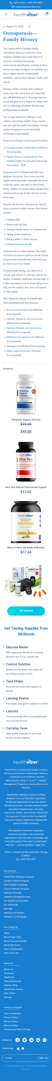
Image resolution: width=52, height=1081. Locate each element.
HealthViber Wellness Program (19, 877)
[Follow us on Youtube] (38, 1040)
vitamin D (21, 275)
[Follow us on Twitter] (24, 1040)
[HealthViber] (26, 14)
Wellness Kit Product (14, 913)
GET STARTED (26, 611)
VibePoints (9, 977)
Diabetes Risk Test (12, 893)
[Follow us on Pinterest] (44, 1040)
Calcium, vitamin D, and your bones (25, 319)
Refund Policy (10, 1021)
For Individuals (11, 905)
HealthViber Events (13, 989)
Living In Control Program (16, 881)
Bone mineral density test (20, 310)
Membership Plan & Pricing (17, 1029)
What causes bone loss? (19, 351)
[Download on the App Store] (18, 1048)
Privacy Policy (11, 1017)
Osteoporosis (14, 346)
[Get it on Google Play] (22, 1048)
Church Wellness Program (16, 889)
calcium (7, 275)
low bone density (23, 244)
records (25, 129)
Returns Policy (11, 1025)
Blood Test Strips (12, 945)
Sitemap (8, 997)
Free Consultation (12, 1013)
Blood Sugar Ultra (12, 937)
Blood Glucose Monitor (15, 941)
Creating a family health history (22, 148)
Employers (9, 973)
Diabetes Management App (17, 897)
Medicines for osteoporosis (21, 337)
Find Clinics (9, 993)
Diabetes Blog (10, 985)
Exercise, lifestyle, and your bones (24, 328)
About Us (8, 969)
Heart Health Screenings (16, 885)
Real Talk (8, 909)
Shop (6, 933)
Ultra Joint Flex (11, 953)
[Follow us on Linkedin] (31, 1040)
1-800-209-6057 (34, 3)
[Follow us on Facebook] (17, 1040)
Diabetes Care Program (15, 917)
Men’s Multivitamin (13, 949)
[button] (6, 14)
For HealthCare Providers (16, 901)
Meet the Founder (12, 981)
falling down (42, 283)
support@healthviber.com (28, 7)
